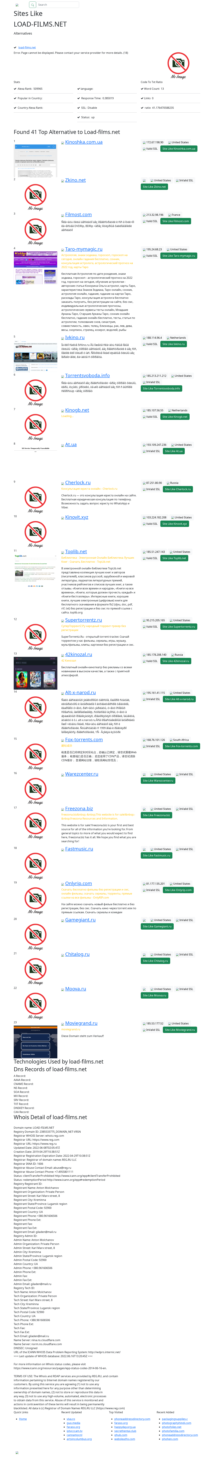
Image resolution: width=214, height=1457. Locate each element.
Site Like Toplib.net (174, 558)
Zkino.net (75, 180)
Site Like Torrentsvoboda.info (161, 388)
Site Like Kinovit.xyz (175, 524)
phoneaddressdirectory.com (132, 1419)
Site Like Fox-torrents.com (181, 746)
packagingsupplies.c (175, 1419)
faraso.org (73, 1427)
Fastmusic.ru (79, 848)
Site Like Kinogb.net (175, 417)
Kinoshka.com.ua (84, 142)
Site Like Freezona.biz (156, 815)
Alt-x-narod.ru (80, 692)
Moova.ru (75, 988)
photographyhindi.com (176, 1423)
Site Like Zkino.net (154, 187)
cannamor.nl (74, 1435)
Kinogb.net (77, 410)
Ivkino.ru (75, 337)
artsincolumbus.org (79, 1439)
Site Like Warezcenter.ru (158, 780)
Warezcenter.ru (81, 774)
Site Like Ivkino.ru (174, 344)
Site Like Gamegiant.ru (157, 926)
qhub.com (120, 1435)
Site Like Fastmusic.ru (156, 855)
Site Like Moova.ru (154, 995)
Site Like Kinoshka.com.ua (179, 148)
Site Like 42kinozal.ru (176, 661)
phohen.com (170, 1439)
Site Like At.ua (174, 451)
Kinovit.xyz (76, 517)
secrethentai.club (125, 1431)
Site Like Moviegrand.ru (180, 1030)
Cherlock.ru (78, 482)
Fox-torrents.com (84, 739)
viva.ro (71, 1419)
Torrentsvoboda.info (87, 375)
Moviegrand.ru (81, 1023)
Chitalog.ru (77, 954)
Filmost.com (78, 214)
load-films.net (27, 47)
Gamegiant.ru (80, 919)
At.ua (71, 444)
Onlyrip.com (78, 883)
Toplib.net (76, 551)
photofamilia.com (173, 1431)
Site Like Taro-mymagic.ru (179, 256)
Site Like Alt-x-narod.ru (179, 699)
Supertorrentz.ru (83, 620)
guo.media (73, 1423)
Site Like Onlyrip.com (178, 890)
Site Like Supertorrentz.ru (179, 626)
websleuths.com (124, 1439)
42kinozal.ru (78, 654)
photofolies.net (171, 1427)
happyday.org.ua (125, 1427)
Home (193, 5)
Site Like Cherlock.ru (178, 489)
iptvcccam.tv (74, 1431)
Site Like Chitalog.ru (155, 961)
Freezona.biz (79, 808)
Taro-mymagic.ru (83, 249)
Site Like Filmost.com (176, 221)
